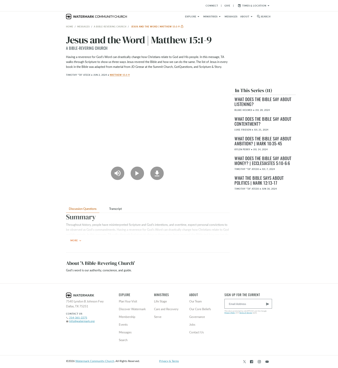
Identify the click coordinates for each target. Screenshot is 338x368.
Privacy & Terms (169, 361)
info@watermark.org (82, 321)
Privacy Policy (229, 312)
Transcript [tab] (115, 209)
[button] (212, 16)
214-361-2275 (78, 317)
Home (69, 26)
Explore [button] (190, 16)
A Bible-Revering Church (110, 26)
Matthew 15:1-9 (120, 74)
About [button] (244, 16)
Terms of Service (245, 312)
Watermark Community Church (94, 361)
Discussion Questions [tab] (82, 209)
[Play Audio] (117, 173)
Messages (83, 26)
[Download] (157, 173)
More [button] (76, 240)
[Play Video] (137, 173)
